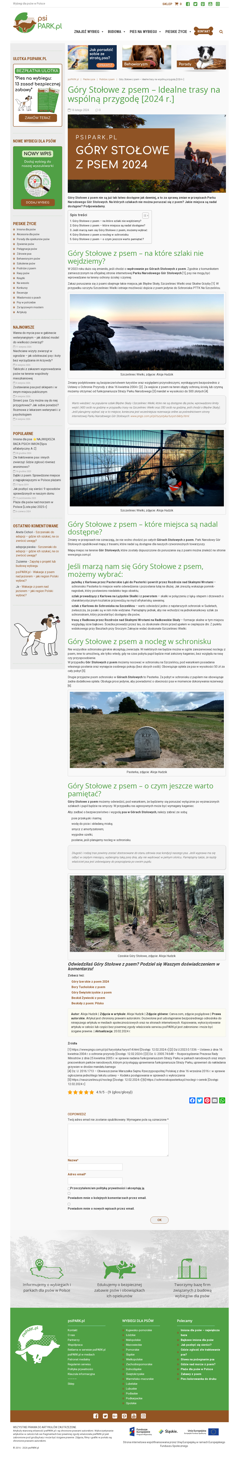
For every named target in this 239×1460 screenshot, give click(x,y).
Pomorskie (132, 1349)
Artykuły (22, 312)
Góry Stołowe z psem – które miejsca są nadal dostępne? (108, 225)
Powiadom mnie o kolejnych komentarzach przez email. (107, 1198)
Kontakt (72, 1330)
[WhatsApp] (222, 1100)
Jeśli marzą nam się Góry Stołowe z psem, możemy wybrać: (110, 230)
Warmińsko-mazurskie (140, 1379)
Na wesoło (23, 282)
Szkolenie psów (26, 263)
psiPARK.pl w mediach (81, 1354)
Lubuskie (131, 1388)
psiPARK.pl (23, 572)
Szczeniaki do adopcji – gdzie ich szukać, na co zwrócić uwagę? (37, 536)
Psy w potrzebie (26, 302)
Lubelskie (131, 1383)
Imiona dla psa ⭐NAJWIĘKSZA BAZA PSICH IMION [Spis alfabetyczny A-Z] (34, 443)
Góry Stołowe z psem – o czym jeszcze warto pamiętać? (108, 239)
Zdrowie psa (24, 253)
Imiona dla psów (26, 229)
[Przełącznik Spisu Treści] (143, 215)
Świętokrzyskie (135, 1374)
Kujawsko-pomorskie (139, 1330)
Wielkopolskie (134, 1359)
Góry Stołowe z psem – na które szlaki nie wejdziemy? (106, 221)
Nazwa (73, 1160)
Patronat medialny (79, 1359)
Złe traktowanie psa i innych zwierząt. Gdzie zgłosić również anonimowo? (34, 462)
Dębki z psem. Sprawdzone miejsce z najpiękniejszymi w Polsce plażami (37, 478)
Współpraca (75, 1345)
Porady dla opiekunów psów (33, 239)
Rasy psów (23, 273)
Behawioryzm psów (28, 258)
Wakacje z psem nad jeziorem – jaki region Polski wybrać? (37, 576)
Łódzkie (131, 1335)
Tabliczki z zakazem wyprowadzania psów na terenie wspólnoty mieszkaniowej (37, 373)
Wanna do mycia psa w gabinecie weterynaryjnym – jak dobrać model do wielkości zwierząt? (36, 337)
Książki (21, 278)
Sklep (167, 4)
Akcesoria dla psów (28, 234)
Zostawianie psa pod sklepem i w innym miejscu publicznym (35, 389)
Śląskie (130, 1354)
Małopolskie (133, 1340)
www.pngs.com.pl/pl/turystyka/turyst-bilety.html (159, 416)
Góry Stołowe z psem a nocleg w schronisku (100, 234)
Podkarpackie (134, 1398)
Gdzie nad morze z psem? (198, 1364)
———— (72, 1379)
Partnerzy (74, 1340)
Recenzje (22, 292)
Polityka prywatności (80, 1369)
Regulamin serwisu (79, 1364)
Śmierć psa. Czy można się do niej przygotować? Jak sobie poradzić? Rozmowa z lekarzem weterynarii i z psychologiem (36, 407)
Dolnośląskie (134, 1369)
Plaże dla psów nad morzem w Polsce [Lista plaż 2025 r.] (33, 504)
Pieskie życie (176, 31)
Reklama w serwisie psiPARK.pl (86, 1349)
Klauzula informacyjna (81, 1374)
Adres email (77, 1174)
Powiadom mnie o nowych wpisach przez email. (101, 1208)
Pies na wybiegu (143, 31)
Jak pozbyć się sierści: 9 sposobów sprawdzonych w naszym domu (36, 491)
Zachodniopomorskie (139, 1364)
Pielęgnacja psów (27, 248)
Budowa (114, 31)
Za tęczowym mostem (30, 307)
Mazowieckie (134, 1345)
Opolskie (131, 1403)
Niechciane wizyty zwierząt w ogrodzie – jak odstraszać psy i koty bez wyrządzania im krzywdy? (37, 355)
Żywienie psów (25, 244)
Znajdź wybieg (86, 31)
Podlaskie (132, 1393)
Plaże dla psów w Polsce (197, 1369)
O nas (71, 1335)
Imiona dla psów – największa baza (200, 1333)
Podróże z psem (26, 268)
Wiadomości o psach (29, 297)
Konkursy (22, 287)
